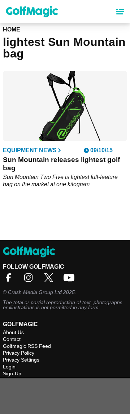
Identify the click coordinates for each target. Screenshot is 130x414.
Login (9, 366)
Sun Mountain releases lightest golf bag (61, 164)
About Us (13, 332)
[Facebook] (10, 280)
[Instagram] (30, 280)
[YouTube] (71, 280)
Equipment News (30, 150)
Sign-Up (12, 373)
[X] (50, 280)
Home (11, 29)
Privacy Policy (18, 352)
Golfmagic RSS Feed (27, 346)
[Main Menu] (120, 12)
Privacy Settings (21, 359)
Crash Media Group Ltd (35, 292)
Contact (12, 339)
